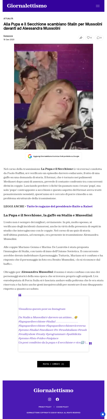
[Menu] (98, 6)
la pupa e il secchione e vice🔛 (64, 342)
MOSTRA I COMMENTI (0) (53, 364)
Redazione (8, 36)
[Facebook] (57, 399)
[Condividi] (81, 38)
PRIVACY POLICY (45, 407)
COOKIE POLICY (62, 407)
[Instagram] (49, 399)
